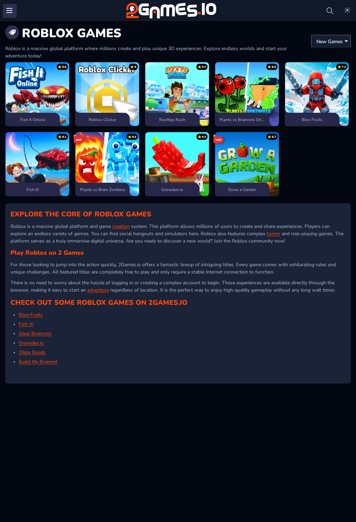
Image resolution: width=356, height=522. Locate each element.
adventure (98, 289)
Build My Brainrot (38, 361)
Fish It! (26, 323)
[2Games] (172, 10)
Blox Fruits (31, 314)
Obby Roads (32, 351)
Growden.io (31, 342)
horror (273, 233)
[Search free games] (330, 10)
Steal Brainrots (35, 333)
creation (121, 225)
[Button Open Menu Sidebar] (10, 11)
